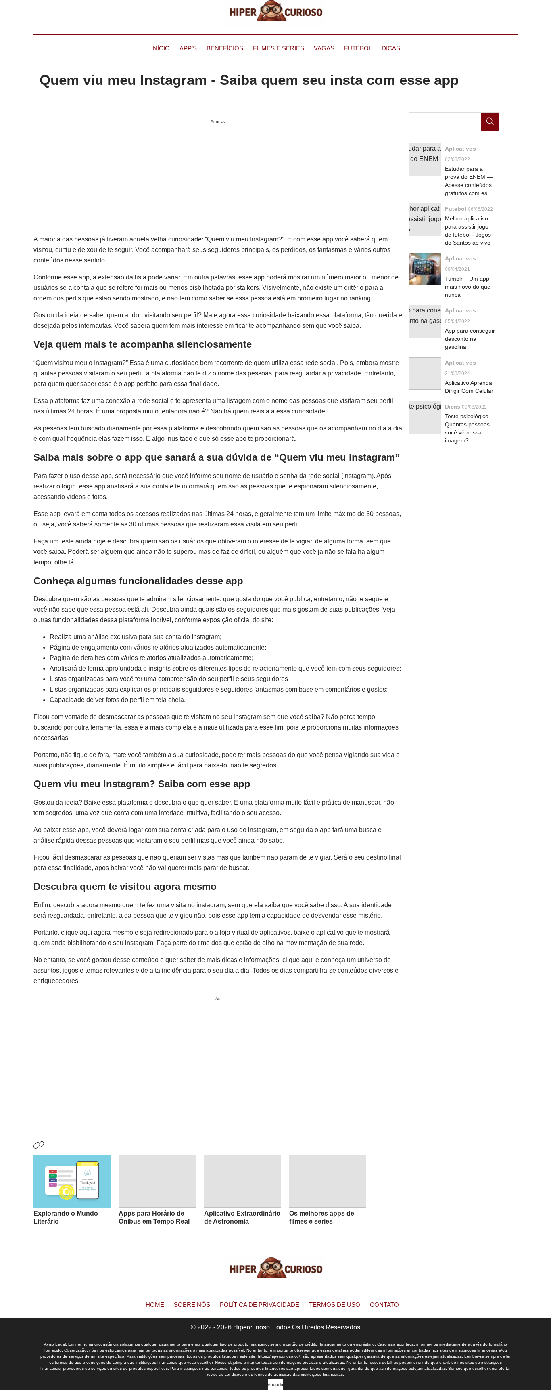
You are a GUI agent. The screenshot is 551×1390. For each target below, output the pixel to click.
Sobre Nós (192, 1304)
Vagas (324, 48)
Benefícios (225, 48)
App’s (188, 48)
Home (155, 1304)
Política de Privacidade (259, 1304)
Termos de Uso (334, 1304)
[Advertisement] (218, 1060)
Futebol (358, 48)
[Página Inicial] (275, 14)
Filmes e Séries (278, 48)
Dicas (391, 48)
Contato (384, 1304)
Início (160, 48)
